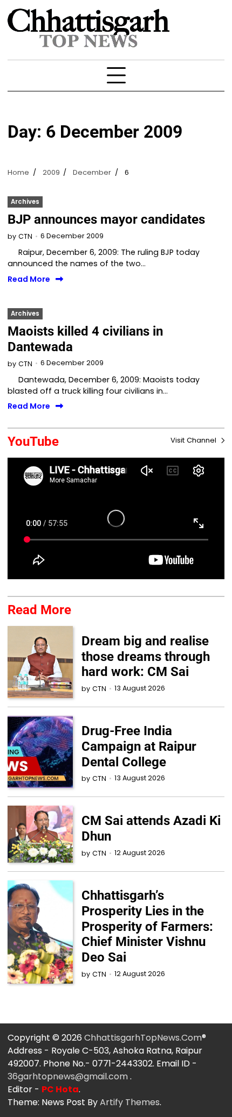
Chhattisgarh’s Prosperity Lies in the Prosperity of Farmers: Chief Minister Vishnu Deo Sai (147, 926)
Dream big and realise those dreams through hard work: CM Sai (145, 657)
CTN (25, 236)
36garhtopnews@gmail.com (69, 1076)
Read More (29, 279)
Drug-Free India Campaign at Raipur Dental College (138, 746)
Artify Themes (130, 1102)
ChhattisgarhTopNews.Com (143, 1037)
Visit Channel (194, 440)
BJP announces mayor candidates (106, 219)
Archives (25, 201)
